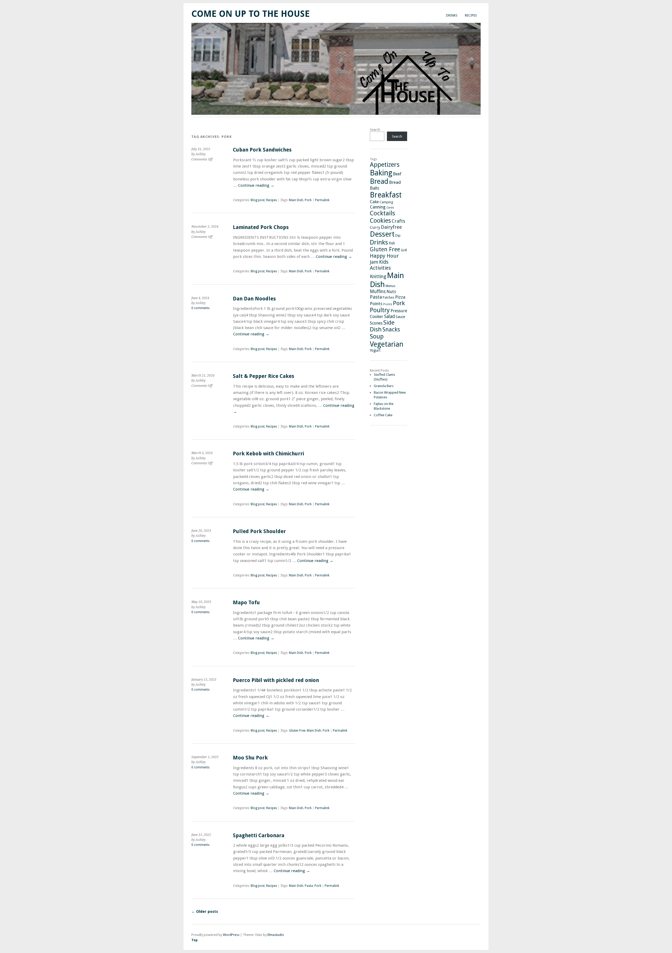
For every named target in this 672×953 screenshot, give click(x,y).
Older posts (204, 911)
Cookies (380, 220)
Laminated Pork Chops (261, 227)
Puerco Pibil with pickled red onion (276, 680)
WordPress (231, 935)
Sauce (400, 317)
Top (194, 940)
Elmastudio (275, 935)
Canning (378, 207)
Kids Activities (380, 265)
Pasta (309, 886)
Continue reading (256, 185)
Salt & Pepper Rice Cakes (263, 376)
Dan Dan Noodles (254, 299)
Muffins (378, 291)
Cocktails (382, 213)
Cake (374, 201)
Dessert (382, 234)
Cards (390, 207)
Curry (375, 227)
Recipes (471, 15)
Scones (376, 323)
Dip (398, 235)
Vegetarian (386, 344)
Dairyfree (391, 227)
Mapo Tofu (246, 603)
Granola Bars (383, 386)
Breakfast (386, 195)
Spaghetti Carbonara (258, 835)
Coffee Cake (383, 415)
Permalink (322, 200)
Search (375, 130)
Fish (392, 243)
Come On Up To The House (250, 14)
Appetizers (385, 164)
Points (376, 303)
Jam (374, 262)
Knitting (378, 276)
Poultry (380, 310)
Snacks (391, 329)
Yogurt (375, 350)
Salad (389, 316)
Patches (388, 297)
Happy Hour (384, 256)
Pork (308, 200)
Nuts (391, 291)
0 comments (200, 308)
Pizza (400, 297)
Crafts (398, 221)
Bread (379, 181)
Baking (381, 172)
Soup (377, 336)
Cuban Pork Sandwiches (262, 150)
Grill (404, 250)
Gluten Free (297, 730)
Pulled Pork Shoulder (259, 531)
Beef (397, 173)
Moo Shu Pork (250, 758)
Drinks (452, 15)
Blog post (258, 200)
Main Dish (296, 200)
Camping (386, 202)
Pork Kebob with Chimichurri (268, 454)
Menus (390, 286)
